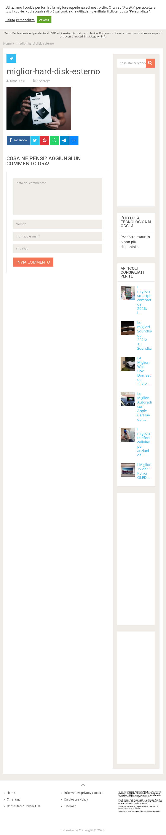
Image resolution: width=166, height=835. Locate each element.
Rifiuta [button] (10, 20)
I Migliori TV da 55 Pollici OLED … (144, 471)
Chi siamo (14, 799)
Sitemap (70, 806)
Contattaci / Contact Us (23, 806)
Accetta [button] (44, 20)
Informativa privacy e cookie (83, 793)
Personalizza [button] (25, 20)
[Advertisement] (136, 138)
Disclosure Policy (76, 799)
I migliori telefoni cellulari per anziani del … (143, 442)
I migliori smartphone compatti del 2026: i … (147, 299)
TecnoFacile (17, 81)
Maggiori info (97, 36)
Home (11, 793)
